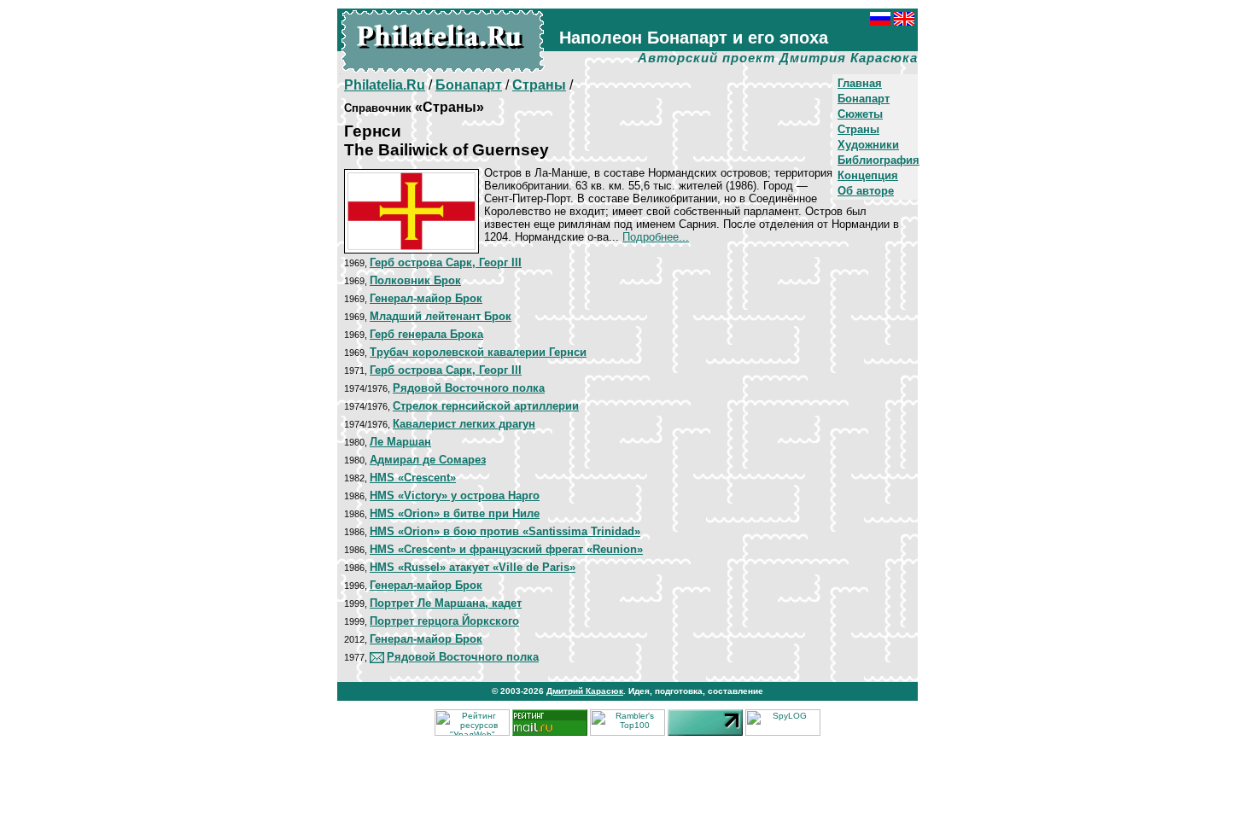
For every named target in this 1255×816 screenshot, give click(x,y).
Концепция (868, 175)
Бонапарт (864, 98)
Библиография (878, 160)
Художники (868, 144)
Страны (858, 129)
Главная (860, 83)
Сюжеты (860, 114)
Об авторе (866, 190)
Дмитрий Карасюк (584, 691)
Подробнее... (655, 236)
